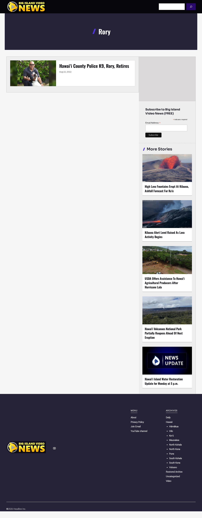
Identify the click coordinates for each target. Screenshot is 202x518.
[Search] (191, 6)
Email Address (152, 122)
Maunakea (174, 440)
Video (168, 481)
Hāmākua (173, 426)
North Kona (174, 449)
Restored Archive (174, 471)
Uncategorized (173, 476)
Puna (171, 453)
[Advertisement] (167, 78)
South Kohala (175, 458)
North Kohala (175, 444)
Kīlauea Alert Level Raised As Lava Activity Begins (165, 234)
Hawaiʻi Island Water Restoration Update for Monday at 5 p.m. (164, 381)
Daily (168, 417)
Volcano (173, 467)
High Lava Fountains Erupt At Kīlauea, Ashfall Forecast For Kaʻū (167, 188)
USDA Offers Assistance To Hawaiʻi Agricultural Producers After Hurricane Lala (165, 282)
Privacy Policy (137, 422)
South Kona (174, 462)
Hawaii (169, 422)
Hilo (171, 431)
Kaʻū (171, 435)
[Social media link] (54, 448)
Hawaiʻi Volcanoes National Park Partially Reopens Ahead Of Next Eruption (164, 333)
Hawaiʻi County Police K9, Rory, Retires (94, 65)
